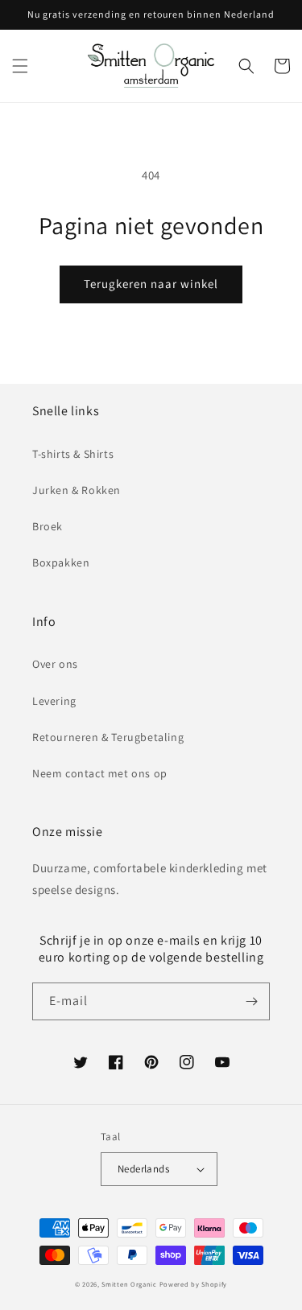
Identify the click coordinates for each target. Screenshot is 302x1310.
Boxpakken (60, 562)
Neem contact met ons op (100, 773)
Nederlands (143, 1169)
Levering (54, 701)
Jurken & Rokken (76, 490)
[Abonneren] (251, 1001)
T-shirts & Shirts (73, 454)
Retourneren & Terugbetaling (108, 737)
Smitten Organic (129, 1283)
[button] (20, 66)
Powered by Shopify (193, 1283)
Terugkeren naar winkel (151, 283)
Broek (47, 526)
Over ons (55, 664)
